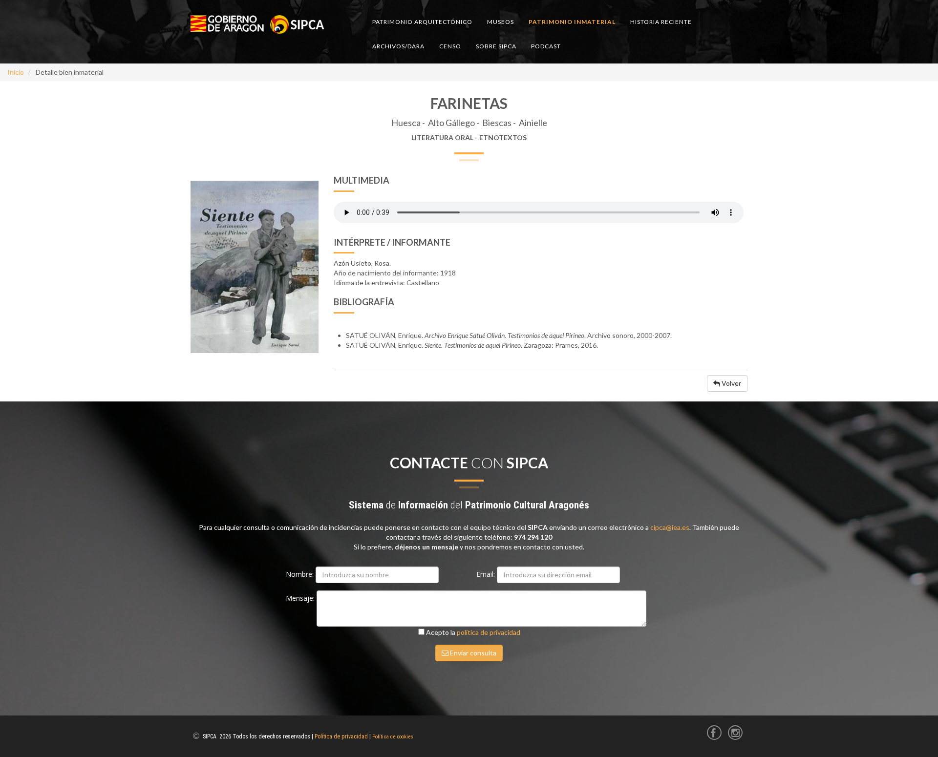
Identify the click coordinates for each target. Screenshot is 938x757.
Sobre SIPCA (496, 46)
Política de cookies (392, 737)
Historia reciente (661, 21)
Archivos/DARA (398, 46)
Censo (450, 46)
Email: (486, 574)
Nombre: (301, 574)
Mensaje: (301, 598)
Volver (730, 383)
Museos (500, 21)
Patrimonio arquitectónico (422, 21)
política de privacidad (488, 632)
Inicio (15, 72)
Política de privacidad (341, 736)
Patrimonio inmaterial (572, 21)
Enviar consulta (472, 653)
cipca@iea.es (669, 527)
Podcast (546, 46)
